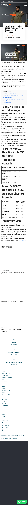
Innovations (4, 371)
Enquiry (3, 416)
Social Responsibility (6, 395)
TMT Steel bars (5, 401)
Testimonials (4, 380)
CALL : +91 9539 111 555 (8, 1)
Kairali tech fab (5, 406)
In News (3, 393)
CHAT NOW (23, 502)
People (3, 388)
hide (9, 92)
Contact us (20, 240)
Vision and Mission (6, 390)
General (8, 35)
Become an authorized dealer (8, 412)
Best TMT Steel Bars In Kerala (8, 382)
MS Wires (4, 403)
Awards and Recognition (7, 378)
